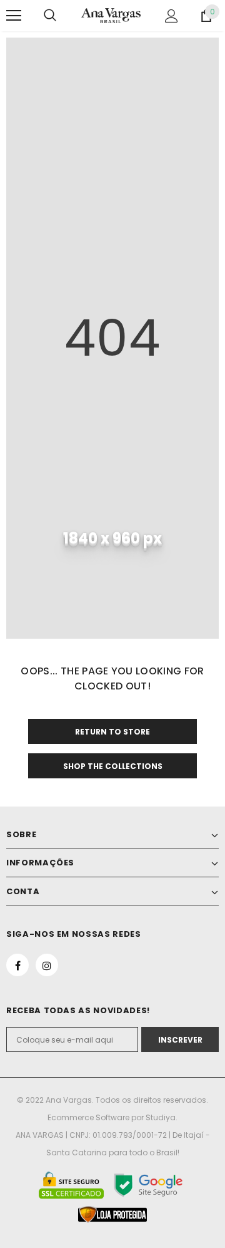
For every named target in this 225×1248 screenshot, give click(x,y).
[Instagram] (47, 965)
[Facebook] (17, 965)
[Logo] (111, 15)
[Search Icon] (50, 15)
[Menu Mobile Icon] (13, 15)
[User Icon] (171, 16)
